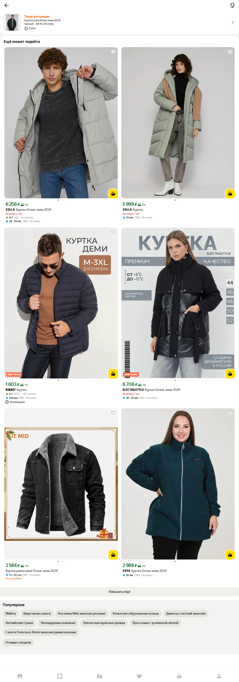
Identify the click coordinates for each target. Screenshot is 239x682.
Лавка (100, 676)
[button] (6, 5)
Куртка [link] (133, 209)
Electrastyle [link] (133, 390)
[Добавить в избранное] (113, 52)
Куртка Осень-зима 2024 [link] (28, 209)
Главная (20, 676)
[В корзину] (113, 194)
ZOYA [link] (126, 571)
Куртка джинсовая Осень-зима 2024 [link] (32, 571)
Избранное (139, 676)
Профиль (219, 676)
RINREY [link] (11, 390)
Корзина (179, 676)
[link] (11, 613)
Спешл (60, 676)
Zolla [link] (10, 209)
